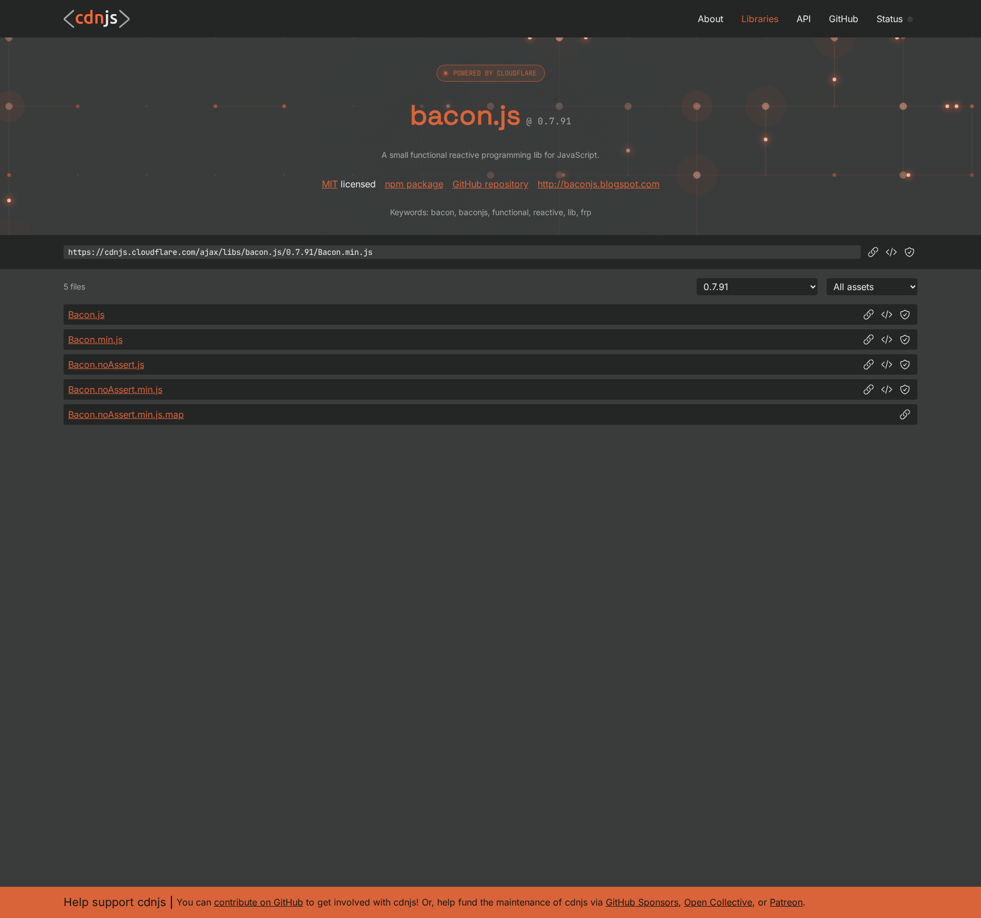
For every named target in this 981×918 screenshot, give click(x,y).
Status (890, 18)
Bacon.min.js (95, 339)
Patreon (786, 902)
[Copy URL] (873, 252)
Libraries (759, 18)
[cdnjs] (97, 19)
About (710, 18)
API (803, 18)
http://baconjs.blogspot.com (599, 184)
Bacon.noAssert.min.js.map (126, 414)
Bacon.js (86, 314)
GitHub (843, 18)
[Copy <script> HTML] (891, 252)
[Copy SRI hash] (909, 252)
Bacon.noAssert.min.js (115, 389)
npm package (414, 184)
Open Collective (718, 902)
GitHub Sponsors (642, 902)
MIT (330, 184)
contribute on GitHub (258, 902)
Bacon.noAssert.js (106, 364)
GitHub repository (490, 184)
